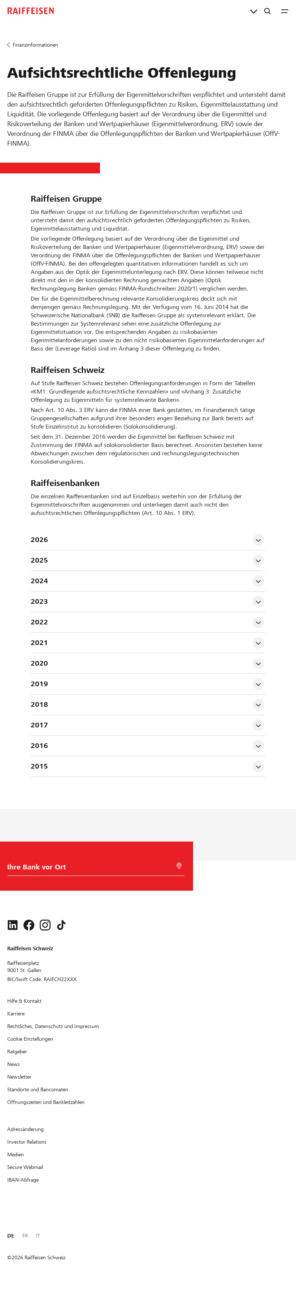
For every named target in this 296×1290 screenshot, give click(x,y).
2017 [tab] (39, 725)
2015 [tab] (39, 766)
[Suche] (267, 11)
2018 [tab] (39, 704)
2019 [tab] (39, 684)
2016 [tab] (39, 745)
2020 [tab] (39, 663)
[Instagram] (45, 925)
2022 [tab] (39, 622)
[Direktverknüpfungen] (253, 11)
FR (25, 1236)
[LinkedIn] (12, 925)
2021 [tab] (39, 642)
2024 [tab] (39, 581)
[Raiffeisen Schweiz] (31, 11)
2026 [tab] (39, 540)
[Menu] (284, 11)
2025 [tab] (39, 560)
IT (38, 1236)
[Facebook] (28, 925)
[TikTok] (61, 925)
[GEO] (179, 866)
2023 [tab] (39, 601)
